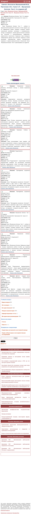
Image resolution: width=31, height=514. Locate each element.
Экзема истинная (6, 414)
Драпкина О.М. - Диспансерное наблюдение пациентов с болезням (16, 444)
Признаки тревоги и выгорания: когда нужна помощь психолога (16, 357)
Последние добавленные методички (15, 436)
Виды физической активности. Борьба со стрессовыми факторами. (16, 398)
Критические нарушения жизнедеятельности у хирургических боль (16, 425)
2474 (15, 310)
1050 (20, 316)
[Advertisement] (15, 59)
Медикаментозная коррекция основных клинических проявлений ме (16, 393)
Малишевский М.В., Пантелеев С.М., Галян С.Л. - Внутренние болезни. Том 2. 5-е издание (15, 13)
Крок (18, 512)
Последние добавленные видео (16, 389)
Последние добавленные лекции (15, 421)
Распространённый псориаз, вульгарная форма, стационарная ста (16, 417)
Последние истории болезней (15, 406)
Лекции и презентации (8, 310)
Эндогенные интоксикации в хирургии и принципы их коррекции (16, 429)
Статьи (4, 321)
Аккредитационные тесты (9, 313)
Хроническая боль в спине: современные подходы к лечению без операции (16, 353)
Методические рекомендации (10, 316)
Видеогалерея (6, 302)
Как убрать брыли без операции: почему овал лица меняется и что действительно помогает (16, 366)
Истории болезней (7, 308)
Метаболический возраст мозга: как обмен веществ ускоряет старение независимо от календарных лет (16, 385)
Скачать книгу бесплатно (14, 105)
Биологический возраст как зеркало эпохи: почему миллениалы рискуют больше (16, 381)
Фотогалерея (5, 305)
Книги (6, 11)
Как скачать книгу (15, 75)
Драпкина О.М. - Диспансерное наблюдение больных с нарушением (16, 449)
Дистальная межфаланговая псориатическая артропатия (16, 410)
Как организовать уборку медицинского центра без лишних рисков (16, 370)
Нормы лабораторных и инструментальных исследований (14, 333)
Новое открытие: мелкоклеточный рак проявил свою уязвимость (16, 377)
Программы (15, 512)
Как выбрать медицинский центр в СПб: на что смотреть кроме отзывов (16, 361)
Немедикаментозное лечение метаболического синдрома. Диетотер (16, 402)
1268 (13, 307)
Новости (4, 324)
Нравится (3, 343)
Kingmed (4, 1)
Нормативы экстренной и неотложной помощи (14, 330)
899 (11, 302)
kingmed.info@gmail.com (5, 510)
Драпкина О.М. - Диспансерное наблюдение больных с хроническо (16, 440)
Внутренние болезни (13, 11)
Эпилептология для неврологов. (6, 512)
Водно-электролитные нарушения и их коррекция (15, 433)
